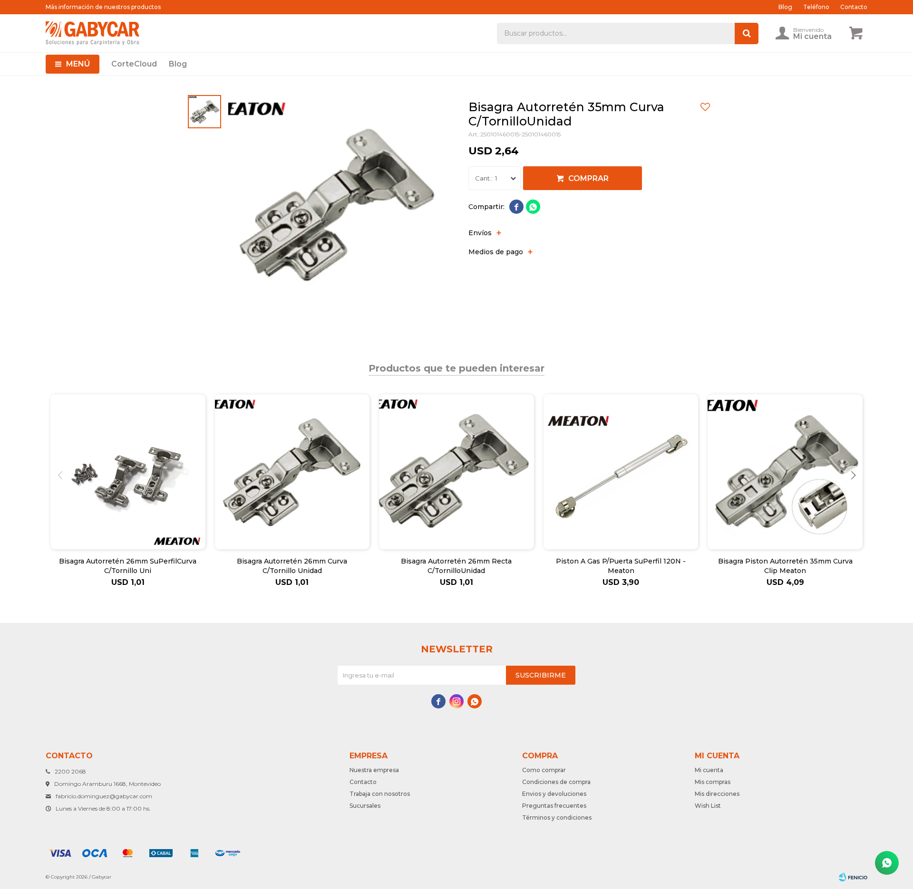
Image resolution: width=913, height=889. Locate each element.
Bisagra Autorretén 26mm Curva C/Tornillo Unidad (292, 566)
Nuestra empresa (374, 770)
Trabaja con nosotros (380, 793)
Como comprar (544, 770)
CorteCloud (134, 63)
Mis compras (712, 781)
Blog (178, 63)
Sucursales (365, 805)
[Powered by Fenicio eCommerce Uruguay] (853, 877)
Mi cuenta (709, 770)
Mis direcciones (717, 793)
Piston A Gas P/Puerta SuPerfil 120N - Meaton (621, 566)
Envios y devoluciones (554, 793)
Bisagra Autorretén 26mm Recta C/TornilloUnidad (456, 566)
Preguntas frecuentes (554, 805)
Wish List (708, 805)
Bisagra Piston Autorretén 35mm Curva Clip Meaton (785, 566)
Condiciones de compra (556, 781)
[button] (853, 475)
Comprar (588, 178)
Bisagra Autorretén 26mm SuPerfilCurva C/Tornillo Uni (127, 566)
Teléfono (816, 6)
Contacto (853, 6)
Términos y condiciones (557, 817)
